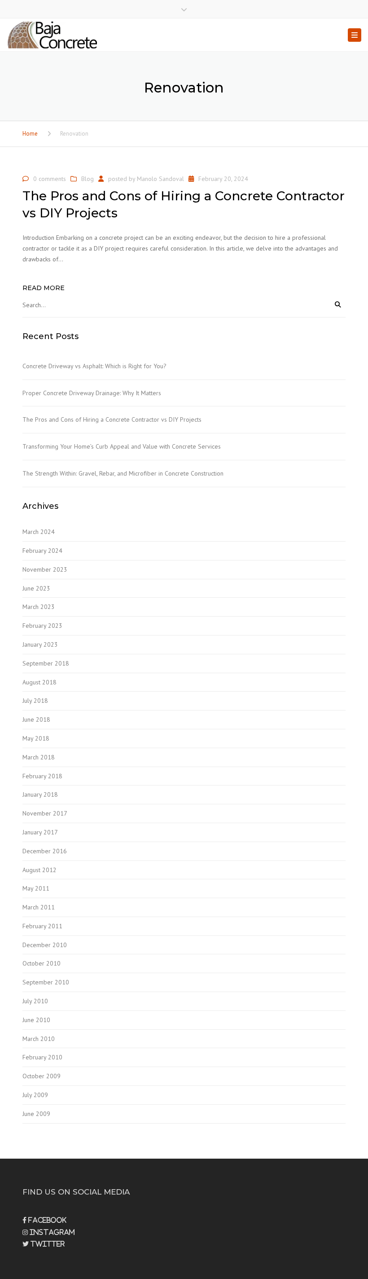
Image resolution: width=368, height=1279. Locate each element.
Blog (87, 179)
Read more (43, 288)
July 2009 (35, 1095)
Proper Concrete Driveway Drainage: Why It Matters (91, 393)
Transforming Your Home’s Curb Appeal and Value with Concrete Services (121, 446)
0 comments (49, 179)
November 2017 (44, 813)
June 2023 (36, 588)
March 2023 (38, 607)
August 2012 (39, 870)
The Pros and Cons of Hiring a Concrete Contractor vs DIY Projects (112, 419)
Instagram (51, 1232)
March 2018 (38, 757)
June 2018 (36, 719)
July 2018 (35, 701)
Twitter (47, 1244)
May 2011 (35, 888)
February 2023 (42, 626)
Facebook (46, 1220)
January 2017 (40, 832)
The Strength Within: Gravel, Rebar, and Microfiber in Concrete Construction (122, 473)
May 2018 (35, 738)
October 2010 (41, 963)
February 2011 (42, 926)
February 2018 (42, 776)
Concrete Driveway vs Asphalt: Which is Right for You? (94, 366)
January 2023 (40, 644)
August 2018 (39, 682)
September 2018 (45, 663)
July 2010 (35, 1001)
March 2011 (38, 907)
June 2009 (36, 1114)
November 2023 (44, 569)
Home (30, 133)
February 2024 (42, 551)
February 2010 (42, 1057)
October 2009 (41, 1076)
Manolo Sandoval (160, 179)
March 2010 (38, 1039)
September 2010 (45, 982)
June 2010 (36, 1020)
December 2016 (44, 851)
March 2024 (38, 532)
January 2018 (40, 794)
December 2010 (44, 945)
